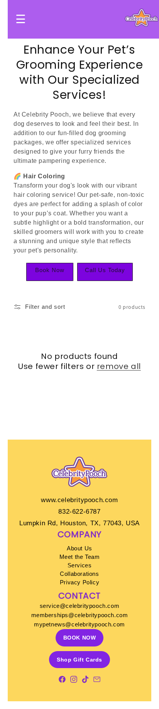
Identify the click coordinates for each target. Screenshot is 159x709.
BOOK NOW (79, 638)
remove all (119, 366)
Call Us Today (105, 270)
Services (80, 565)
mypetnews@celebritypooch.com (79, 624)
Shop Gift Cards (79, 660)
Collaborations (79, 573)
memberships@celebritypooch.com (79, 615)
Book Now (49, 270)
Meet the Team (79, 556)
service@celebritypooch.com (80, 605)
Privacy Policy (79, 582)
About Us (79, 548)
